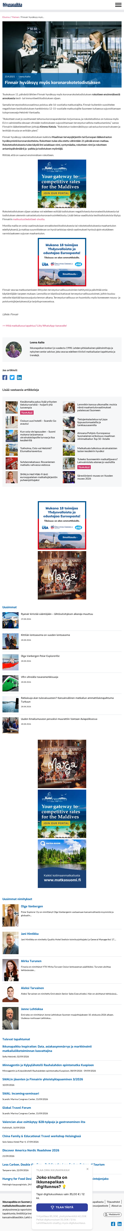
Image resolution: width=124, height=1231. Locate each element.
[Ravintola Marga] (62, 574)
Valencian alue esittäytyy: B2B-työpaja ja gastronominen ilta (43, 1122)
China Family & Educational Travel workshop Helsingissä (41, 1136)
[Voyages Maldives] (62, 183)
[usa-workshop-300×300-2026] (62, 261)
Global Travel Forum (16, 1108)
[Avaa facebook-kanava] (113, 1224)
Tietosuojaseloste (98, 1205)
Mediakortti (114, 1214)
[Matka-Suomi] (62, 863)
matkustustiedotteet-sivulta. (29, 219)
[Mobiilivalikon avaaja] (118, 5)
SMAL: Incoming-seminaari (20, 1093)
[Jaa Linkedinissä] (19, 377)
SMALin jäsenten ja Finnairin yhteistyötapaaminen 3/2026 (42, 1079)
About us (116, 1205)
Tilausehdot (113, 1201)
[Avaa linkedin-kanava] (120, 1224)
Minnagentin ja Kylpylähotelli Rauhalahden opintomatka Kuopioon (48, 1065)
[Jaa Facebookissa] (4, 377)
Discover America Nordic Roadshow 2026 (30, 1150)
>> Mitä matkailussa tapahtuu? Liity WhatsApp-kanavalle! (34, 325)
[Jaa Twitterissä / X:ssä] (12, 377)
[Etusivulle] (21, 4)
